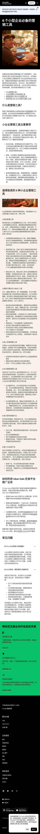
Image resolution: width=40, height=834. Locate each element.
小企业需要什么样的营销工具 (15, 94)
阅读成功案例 (7, 679)
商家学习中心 (22, 531)
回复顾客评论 (28, 512)
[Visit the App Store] (21, 810)
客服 (6, 11)
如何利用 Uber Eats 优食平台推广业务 (18, 99)
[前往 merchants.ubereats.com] (6, 3)
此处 (34, 822)
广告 (22, 503)
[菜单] (37, 3)
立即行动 (31, 3)
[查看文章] (3, 633)
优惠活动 (22, 505)
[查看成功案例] (3, 675)
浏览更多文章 (7, 637)
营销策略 (29, 111)
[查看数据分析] (3, 654)
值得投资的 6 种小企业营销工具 (16, 96)
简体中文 (7, 799)
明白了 (34, 829)
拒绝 (27, 829)
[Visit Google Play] (9, 810)
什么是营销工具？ (12, 92)
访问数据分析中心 (9, 658)
